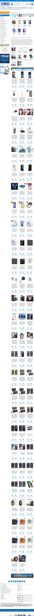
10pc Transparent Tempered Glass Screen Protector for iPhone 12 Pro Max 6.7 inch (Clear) (14, 230)
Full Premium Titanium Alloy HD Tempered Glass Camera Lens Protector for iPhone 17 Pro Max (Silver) (30, 546)
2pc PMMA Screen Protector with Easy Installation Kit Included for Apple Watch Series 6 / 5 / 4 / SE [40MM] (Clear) (14, 565)
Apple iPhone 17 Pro (29, 25)
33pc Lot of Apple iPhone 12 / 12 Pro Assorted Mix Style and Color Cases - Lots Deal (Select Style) (22, 118)
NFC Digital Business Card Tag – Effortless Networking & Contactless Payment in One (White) (30, 267)
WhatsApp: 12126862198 (5, 587)
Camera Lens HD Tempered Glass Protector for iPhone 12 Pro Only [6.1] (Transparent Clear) (22, 156)
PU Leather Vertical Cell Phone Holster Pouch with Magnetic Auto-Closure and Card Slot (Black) (14, 360)
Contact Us (2, 595)
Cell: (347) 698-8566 (4, 586)
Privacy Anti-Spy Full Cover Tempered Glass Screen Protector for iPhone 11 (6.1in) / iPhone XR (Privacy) (22, 304)
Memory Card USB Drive (3, 34)
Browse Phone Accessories (11, 9)
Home (1, 9)
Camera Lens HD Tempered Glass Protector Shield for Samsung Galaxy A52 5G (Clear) (14, 249)
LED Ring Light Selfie (3, 35)
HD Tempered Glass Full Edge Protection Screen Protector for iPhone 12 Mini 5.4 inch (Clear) (22, 323)
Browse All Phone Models (13, 25)
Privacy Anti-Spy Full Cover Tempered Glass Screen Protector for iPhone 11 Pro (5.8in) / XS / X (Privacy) (22, 360)
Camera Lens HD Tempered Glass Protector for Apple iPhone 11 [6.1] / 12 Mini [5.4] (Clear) (14, 174)
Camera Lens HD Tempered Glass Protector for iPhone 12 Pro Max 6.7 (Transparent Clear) (14, 156)
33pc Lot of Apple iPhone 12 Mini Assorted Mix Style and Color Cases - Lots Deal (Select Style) (30, 118)
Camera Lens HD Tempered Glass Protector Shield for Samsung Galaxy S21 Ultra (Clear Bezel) (22, 267)
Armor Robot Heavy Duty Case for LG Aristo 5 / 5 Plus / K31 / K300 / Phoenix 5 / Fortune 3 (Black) (14, 304)
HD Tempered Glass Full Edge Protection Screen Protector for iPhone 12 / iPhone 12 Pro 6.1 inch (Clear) (14, 323)
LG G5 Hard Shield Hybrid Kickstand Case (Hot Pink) (22, 453)
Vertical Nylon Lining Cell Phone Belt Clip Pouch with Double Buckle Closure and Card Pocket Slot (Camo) (14, 379)
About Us (19, 585)
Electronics (1, 18)
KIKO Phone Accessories (18, 9)
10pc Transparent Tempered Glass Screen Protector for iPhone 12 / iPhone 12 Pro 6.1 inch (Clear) (22, 211)
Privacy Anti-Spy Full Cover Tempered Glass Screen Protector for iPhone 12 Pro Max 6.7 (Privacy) (14, 193)
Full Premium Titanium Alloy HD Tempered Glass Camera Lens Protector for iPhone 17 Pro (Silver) (30, 528)
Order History (2, 596)
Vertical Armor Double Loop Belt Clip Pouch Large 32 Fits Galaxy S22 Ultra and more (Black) (14, 490)
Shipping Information (20, 586)
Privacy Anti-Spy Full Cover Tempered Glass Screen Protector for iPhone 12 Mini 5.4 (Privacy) (30, 174)
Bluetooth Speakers (3, 24)
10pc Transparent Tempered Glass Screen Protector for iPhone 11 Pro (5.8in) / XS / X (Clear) (30, 490)
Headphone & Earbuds (3, 23)
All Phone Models (5, 9)
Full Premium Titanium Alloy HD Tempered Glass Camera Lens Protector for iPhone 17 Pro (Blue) (14, 528)
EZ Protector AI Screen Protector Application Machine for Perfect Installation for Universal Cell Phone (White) (14, 100)
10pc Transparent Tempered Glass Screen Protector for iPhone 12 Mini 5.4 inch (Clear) (30, 211)
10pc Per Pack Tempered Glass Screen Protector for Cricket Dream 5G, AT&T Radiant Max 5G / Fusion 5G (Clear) (22, 193)
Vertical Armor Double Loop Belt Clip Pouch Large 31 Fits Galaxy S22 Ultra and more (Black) (30, 472)
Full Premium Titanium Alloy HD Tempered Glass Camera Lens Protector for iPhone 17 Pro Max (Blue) (14, 546)
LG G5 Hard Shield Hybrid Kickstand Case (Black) (30, 435)
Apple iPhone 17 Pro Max (24, 25)
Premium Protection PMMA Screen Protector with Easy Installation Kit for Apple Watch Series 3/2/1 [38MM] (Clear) (22, 509)
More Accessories (2, 40)
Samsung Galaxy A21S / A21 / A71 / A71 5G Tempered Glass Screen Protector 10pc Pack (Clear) (30, 100)
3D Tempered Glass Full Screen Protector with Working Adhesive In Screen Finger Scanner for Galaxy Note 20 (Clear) (22, 230)
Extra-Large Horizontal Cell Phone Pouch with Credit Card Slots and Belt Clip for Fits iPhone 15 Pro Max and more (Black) (30, 379)
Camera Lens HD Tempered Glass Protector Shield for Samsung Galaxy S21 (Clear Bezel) (30, 249)
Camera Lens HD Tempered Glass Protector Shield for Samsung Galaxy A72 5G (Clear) (22, 249)
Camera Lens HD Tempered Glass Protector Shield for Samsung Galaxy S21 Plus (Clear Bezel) (14, 267)
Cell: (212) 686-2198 (4, 585)
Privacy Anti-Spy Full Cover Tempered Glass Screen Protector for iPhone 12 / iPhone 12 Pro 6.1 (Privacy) (22, 174)
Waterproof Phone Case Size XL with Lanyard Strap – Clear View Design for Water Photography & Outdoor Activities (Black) (30, 323)
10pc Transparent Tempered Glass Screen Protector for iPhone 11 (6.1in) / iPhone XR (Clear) (30, 193)
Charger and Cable (3, 26)
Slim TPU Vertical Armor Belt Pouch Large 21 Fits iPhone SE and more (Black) (22, 490)
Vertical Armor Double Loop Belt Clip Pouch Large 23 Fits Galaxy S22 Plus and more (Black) (22, 472)
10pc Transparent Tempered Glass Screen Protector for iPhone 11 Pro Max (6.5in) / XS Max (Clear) (14, 212)
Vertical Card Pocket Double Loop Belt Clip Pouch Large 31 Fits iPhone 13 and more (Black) (22, 435)
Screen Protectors (2, 21)
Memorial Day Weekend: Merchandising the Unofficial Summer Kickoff (26, 595)
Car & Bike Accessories (3, 29)
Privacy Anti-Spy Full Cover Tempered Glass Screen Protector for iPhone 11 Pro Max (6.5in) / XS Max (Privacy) (30, 305)
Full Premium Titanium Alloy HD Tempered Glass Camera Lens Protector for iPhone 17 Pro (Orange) (22, 528)
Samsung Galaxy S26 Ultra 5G (24, 34)
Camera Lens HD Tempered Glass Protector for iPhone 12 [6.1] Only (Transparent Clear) (30, 156)
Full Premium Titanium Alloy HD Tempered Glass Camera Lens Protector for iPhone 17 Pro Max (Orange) (22, 546)
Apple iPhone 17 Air (14, 34)
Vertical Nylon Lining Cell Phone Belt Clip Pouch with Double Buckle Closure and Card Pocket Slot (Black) (30, 360)
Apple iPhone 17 (19, 34)
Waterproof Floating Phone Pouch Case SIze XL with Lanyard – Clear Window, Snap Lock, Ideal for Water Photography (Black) (30, 342)
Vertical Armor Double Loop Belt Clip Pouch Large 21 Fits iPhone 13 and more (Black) (30, 453)
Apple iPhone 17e (19, 25)
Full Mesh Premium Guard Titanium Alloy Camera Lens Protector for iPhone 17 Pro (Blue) (22, 565)
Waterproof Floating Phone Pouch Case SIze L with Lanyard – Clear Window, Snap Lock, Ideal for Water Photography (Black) (22, 342)
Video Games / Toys (3, 37)
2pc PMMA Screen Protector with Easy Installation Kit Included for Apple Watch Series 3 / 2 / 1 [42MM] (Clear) (30, 509)
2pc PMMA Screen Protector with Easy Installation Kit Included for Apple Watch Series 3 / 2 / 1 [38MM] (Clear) (14, 509)
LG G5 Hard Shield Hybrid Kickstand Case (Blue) (14, 453)
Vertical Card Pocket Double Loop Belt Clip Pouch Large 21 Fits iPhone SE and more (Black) (14, 435)
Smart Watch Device (3, 32)
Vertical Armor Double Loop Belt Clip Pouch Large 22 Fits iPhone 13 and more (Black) (14, 472)
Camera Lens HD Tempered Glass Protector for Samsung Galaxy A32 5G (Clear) (30, 230)
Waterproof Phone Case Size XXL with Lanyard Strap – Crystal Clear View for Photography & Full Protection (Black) (14, 342)
